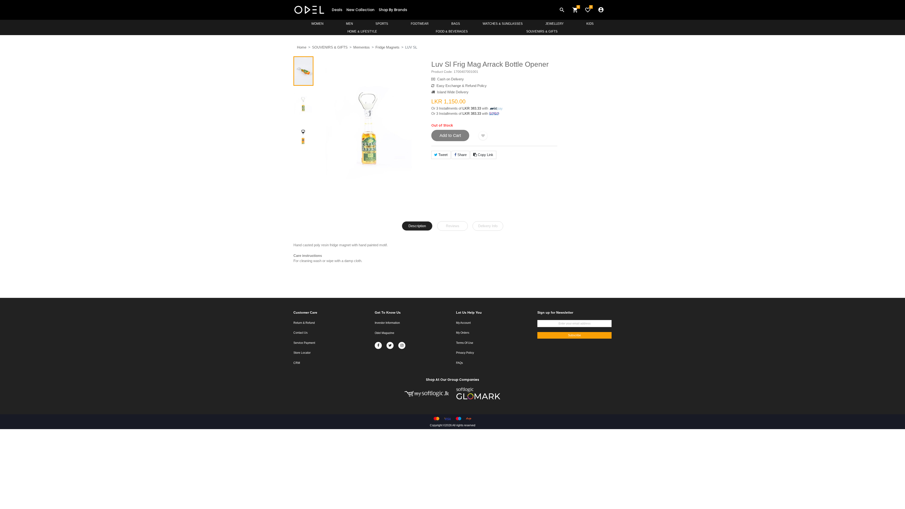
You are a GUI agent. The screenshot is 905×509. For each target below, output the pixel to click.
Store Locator (302, 352)
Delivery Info (488, 226)
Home (301, 47)
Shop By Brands (393, 9)
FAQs (459, 363)
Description (417, 226)
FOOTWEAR (419, 23)
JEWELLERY (554, 23)
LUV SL (411, 47)
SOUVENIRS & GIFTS (542, 31)
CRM (296, 363)
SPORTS (381, 23)
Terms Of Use (464, 343)
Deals (337, 9)
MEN (349, 23)
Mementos (361, 47)
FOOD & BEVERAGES (452, 31)
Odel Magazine (384, 333)
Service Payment (304, 343)
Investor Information (387, 322)
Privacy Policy (465, 352)
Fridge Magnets (387, 47)
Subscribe (574, 335)
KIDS (590, 23)
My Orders (462, 332)
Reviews (452, 226)
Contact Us (300, 332)
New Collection (360, 9)
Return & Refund (304, 322)
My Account (463, 322)
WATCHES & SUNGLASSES (503, 23)
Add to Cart (450, 135)
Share (462, 155)
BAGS (455, 23)
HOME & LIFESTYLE (362, 31)
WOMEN (317, 23)
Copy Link (485, 155)
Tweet (442, 155)
